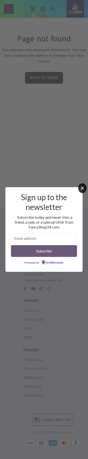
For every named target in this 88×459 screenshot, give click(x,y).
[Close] (82, 188)
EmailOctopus (54, 263)
